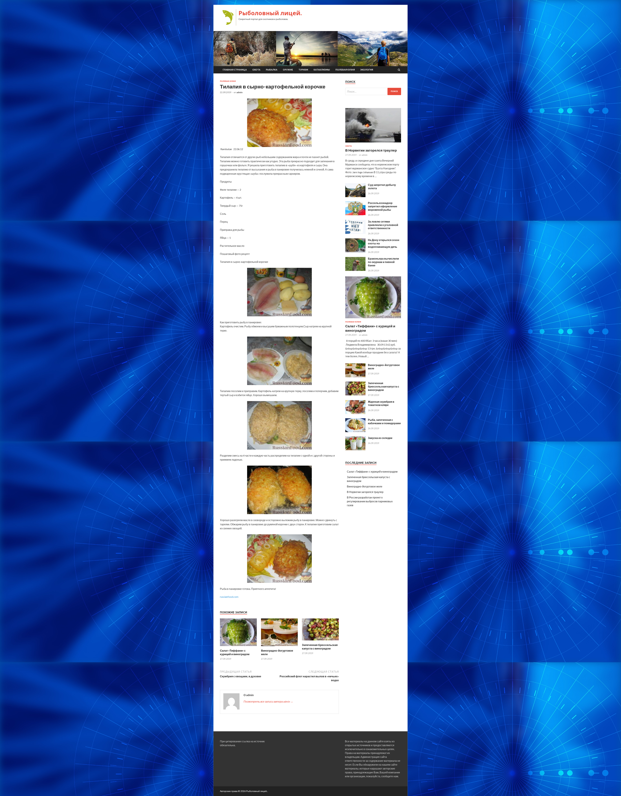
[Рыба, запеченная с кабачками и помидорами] (355, 431)
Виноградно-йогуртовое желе (364, 486)
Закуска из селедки (380, 437)
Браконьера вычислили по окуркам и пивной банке (383, 262)
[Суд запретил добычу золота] (355, 196)
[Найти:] (373, 91)
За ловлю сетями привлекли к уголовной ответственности (383, 225)
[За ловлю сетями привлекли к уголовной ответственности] (355, 232)
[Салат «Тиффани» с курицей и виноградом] (238, 646)
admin (239, 92)
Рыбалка (271, 69)
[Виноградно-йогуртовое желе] (279, 646)
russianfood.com (229, 596)
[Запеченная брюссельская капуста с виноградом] (320, 641)
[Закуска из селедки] (355, 449)
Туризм (303, 69)
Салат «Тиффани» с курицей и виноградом (235, 652)
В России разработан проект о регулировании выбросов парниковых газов (370, 501)
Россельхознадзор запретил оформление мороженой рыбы (382, 206)
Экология (366, 69)
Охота (256, 69)
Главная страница (235, 69)
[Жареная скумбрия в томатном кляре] (355, 412)
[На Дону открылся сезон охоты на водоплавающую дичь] (355, 251)
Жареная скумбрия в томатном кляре (381, 403)
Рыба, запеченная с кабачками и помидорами (384, 421)
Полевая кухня (345, 69)
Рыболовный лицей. (270, 13)
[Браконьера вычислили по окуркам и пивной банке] (355, 269)
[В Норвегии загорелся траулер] (373, 143)
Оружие (288, 69)
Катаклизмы (322, 69)
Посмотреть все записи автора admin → (268, 701)
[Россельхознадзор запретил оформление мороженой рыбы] (355, 214)
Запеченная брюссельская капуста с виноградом (320, 646)
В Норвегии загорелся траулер (371, 150)
